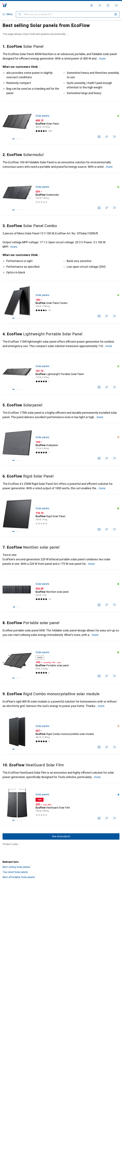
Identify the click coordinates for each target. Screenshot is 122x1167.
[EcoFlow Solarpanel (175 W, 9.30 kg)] (61, 444)
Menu (9, 14)
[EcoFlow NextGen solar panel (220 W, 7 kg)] (61, 591)
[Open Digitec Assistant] (108, 5)
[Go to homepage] (5, 5)
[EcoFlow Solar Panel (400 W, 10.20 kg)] (61, 123)
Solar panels (42, 115)
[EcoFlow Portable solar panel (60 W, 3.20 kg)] (61, 662)
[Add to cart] (114, 136)
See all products (61, 836)
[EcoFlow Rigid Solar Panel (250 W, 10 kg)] (61, 515)
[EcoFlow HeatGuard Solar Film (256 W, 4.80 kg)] (61, 804)
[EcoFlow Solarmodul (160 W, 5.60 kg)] (61, 194)
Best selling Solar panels (16, 867)
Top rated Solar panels (15, 872)
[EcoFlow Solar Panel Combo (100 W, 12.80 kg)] (61, 302)
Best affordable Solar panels (19, 877)
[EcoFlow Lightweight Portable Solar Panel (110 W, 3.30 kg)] (61, 373)
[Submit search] (20, 14)
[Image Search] (115, 14)
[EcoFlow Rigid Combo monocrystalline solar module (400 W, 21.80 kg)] (61, 733)
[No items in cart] (116, 5)
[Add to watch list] (107, 136)
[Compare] (99, 136)
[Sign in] (100, 5)
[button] (68, 34)
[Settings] (91, 5)
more (102, 58)
